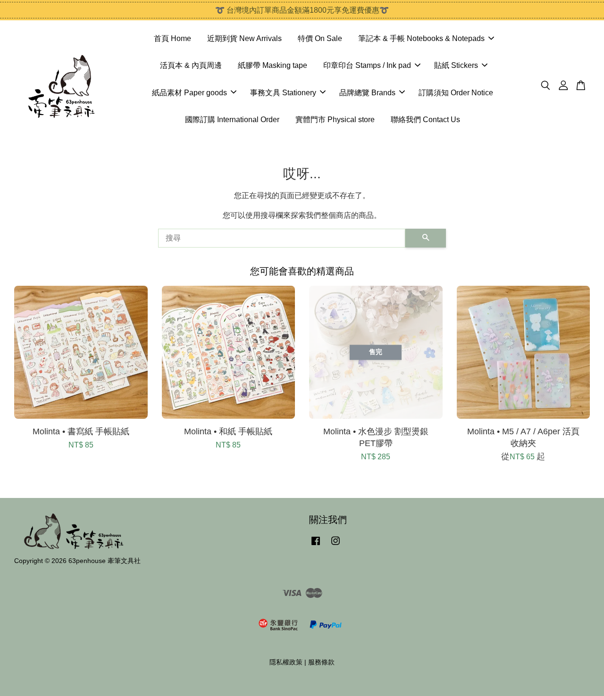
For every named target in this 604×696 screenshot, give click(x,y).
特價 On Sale (320, 38)
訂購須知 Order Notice (456, 93)
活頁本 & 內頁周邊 (191, 65)
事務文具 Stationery (283, 93)
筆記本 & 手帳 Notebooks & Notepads (421, 38)
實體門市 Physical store (335, 120)
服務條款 (321, 662)
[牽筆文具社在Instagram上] (335, 545)
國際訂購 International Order (232, 120)
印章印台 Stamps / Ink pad (367, 65)
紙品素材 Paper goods (189, 93)
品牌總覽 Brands (367, 93)
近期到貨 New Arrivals (244, 38)
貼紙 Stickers (456, 65)
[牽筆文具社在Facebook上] (315, 545)
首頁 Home (172, 38)
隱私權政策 (285, 662)
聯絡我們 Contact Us (425, 120)
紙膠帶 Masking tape (272, 65)
